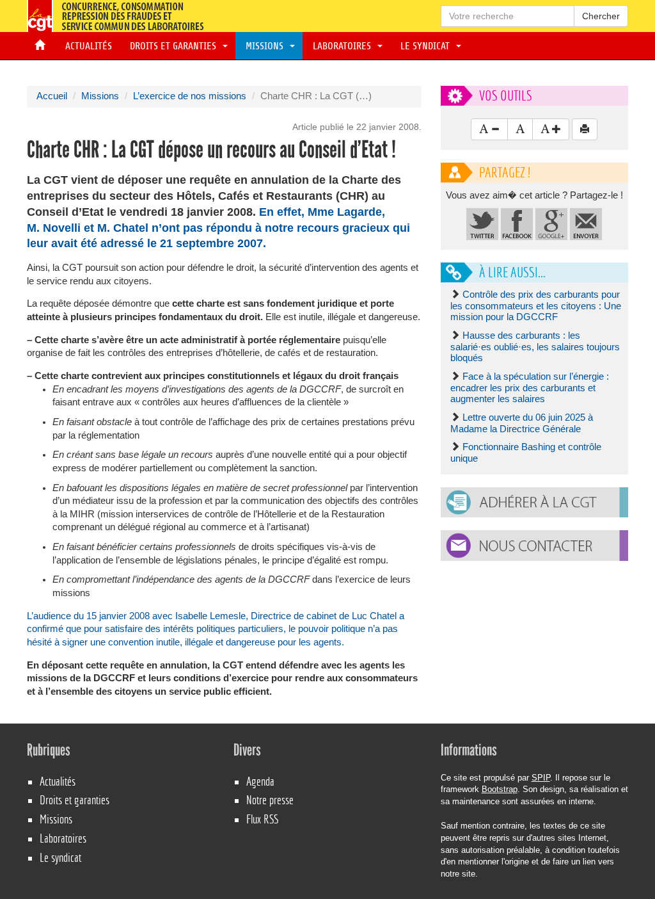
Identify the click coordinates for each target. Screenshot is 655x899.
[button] (534, 502)
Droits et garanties (174, 46)
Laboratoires (343, 46)
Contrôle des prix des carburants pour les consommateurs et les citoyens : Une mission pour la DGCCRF (535, 305)
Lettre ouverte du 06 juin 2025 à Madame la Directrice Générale (521, 423)
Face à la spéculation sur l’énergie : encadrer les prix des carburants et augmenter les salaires (529, 387)
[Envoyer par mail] (586, 223)
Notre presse (270, 800)
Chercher (601, 16)
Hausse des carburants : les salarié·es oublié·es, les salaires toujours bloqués (535, 346)
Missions (265, 46)
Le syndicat (426, 46)
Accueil (51, 96)
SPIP (541, 777)
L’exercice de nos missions (189, 96)
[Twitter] (482, 223)
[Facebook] (517, 223)
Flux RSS (262, 819)
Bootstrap (499, 789)
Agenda (260, 781)
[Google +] (551, 223)
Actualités (86, 46)
